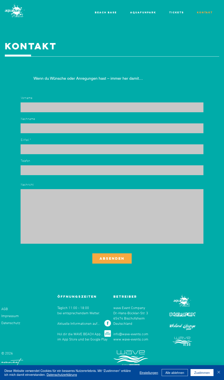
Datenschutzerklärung (62, 374)
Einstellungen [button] (149, 372)
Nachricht (27, 184)
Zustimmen (202, 372)
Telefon (25, 160)
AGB (4, 309)
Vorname (26, 97)
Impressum (10, 316)
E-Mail (25, 139)
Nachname (28, 118)
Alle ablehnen (174, 372)
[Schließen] (218, 373)
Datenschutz (10, 323)
